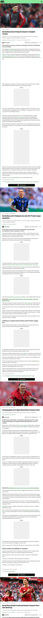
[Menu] (41, 1)
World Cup (18, 425)
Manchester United (19, 117)
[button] (40, 42)
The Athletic (5, 506)
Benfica (16, 181)
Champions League (29, 181)
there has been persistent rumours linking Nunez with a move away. (23, 264)
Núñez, (3, 425)
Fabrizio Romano (18, 490)
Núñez (3, 54)
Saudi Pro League (30, 375)
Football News (12, 213)
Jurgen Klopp (36, 181)
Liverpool (38, 56)
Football (7, 29)
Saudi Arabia (24, 375)
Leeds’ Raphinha (15, 177)
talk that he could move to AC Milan (17, 296)
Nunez (3, 233)
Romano (37, 361)
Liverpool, (22, 267)
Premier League (22, 181)
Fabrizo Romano (28, 303)
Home (3, 29)
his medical (10, 50)
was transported (13, 49)
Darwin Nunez (8, 181)
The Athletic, (24, 353)
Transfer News (12, 407)
